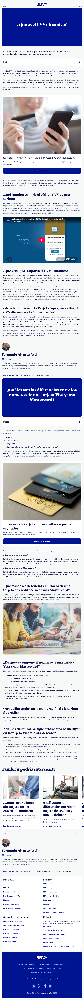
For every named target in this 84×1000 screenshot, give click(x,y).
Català (34, 979)
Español (26, 979)
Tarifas (41, 968)
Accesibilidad (48, 942)
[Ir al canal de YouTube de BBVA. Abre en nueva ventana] (50, 986)
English (41, 979)
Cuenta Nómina (38, 336)
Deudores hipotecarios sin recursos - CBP (58, 946)
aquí (13, 319)
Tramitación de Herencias (52, 930)
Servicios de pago (29, 968)
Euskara (58, 979)
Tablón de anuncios (54, 968)
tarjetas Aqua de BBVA (28, 756)
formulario (47, 926)
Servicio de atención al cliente (42, 972)
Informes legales (59, 964)
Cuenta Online (24, 336)
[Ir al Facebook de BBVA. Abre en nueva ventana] (34, 986)
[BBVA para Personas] (42, 4)
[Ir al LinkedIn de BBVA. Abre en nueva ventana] (45, 986)
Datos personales (43, 964)
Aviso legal (23, 964)
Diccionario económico (51, 938)
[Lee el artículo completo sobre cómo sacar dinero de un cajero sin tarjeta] (21, 787)
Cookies (32, 964)
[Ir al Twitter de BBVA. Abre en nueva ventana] (39, 986)
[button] (4, 4)
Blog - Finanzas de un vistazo (54, 934)
